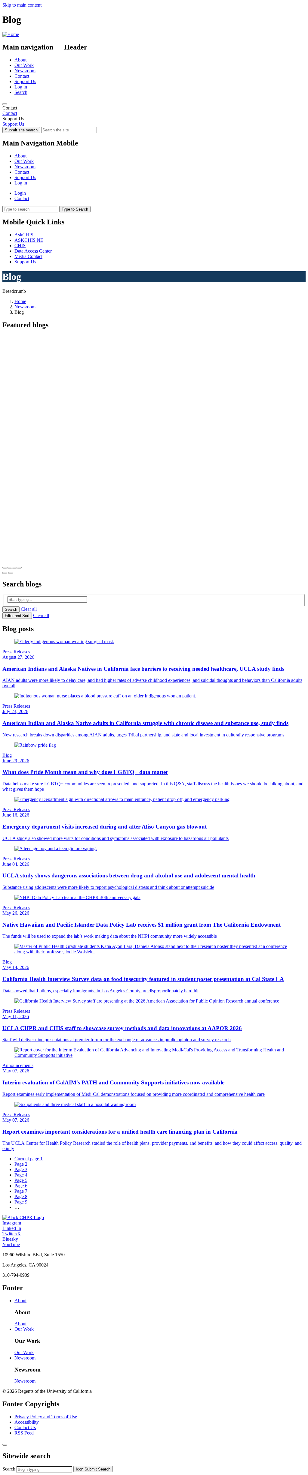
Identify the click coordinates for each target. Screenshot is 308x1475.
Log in (20, 86)
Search (20, 92)
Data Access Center (33, 250)
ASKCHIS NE (28, 240)
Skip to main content (22, 4)
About (20, 59)
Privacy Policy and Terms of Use (45, 1416)
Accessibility (26, 1422)
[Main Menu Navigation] (4, 104)
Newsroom (24, 70)
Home (20, 301)
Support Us (25, 81)
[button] (4, 567)
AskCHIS (23, 234)
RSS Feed (24, 1432)
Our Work (24, 65)
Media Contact (28, 256)
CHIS (20, 245)
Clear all (29, 609)
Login (20, 193)
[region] (154, 110)
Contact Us (25, 1427)
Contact (21, 76)
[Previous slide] (4, 573)
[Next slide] (10, 573)
